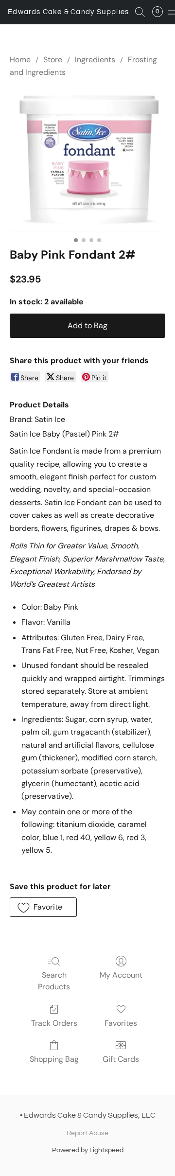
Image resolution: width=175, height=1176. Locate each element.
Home (20, 59)
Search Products (54, 981)
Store (52, 59)
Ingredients (95, 59)
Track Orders (54, 1023)
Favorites (121, 1023)
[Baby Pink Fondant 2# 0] (87, 161)
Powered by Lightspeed (87, 1150)
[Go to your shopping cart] (160, 12)
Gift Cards (121, 1059)
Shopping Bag (54, 1059)
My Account (121, 975)
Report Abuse (87, 1133)
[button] (68, 12)
